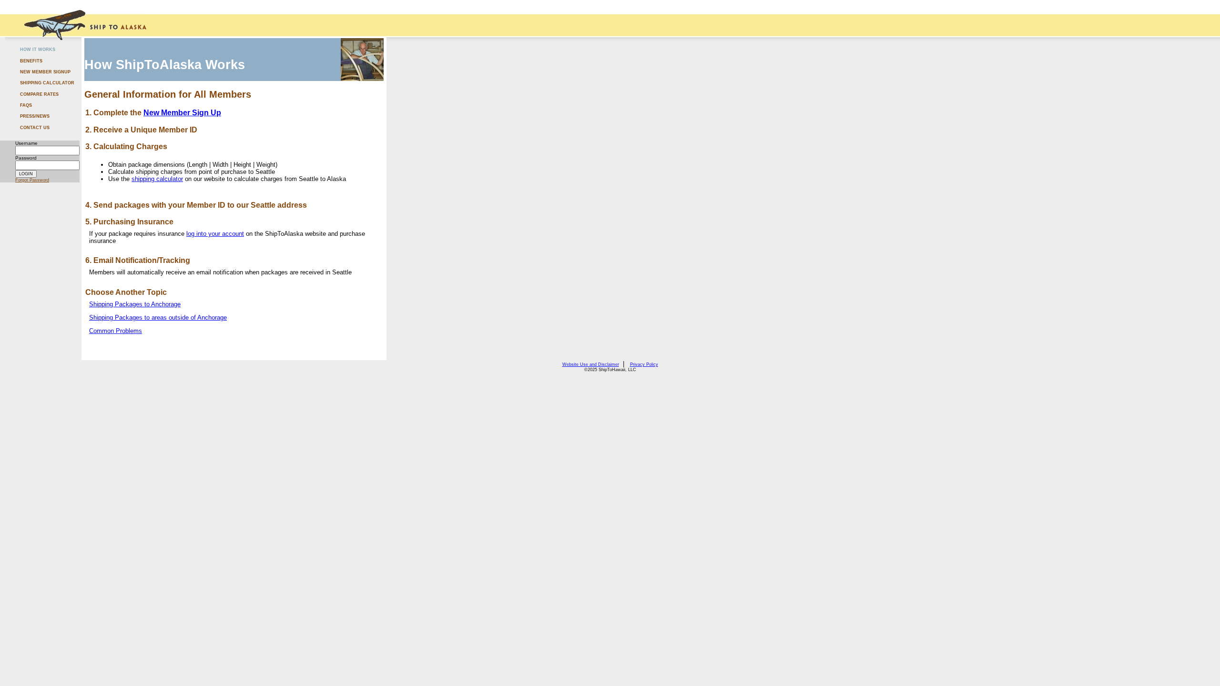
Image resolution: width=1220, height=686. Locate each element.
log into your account (215, 233)
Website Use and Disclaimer (590, 364)
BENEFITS (31, 61)
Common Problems (115, 330)
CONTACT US (35, 127)
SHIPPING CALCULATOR (47, 83)
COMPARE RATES (39, 94)
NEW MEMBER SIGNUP (45, 72)
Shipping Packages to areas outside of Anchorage (158, 317)
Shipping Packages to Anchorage (135, 304)
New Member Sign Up (182, 113)
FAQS (26, 105)
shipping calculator (157, 178)
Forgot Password (32, 180)
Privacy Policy (644, 364)
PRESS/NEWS (35, 116)
